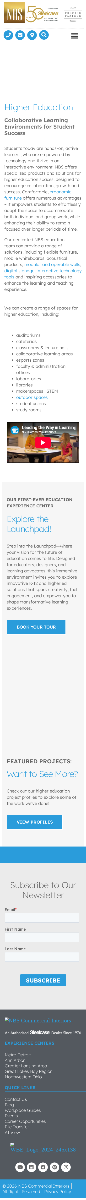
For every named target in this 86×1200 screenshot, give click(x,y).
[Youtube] (20, 1167)
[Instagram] (66, 1167)
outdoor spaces (32, 397)
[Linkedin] (31, 1167)
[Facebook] (43, 1167)
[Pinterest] (54, 1167)
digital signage (19, 270)
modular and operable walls (52, 264)
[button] (44, 35)
